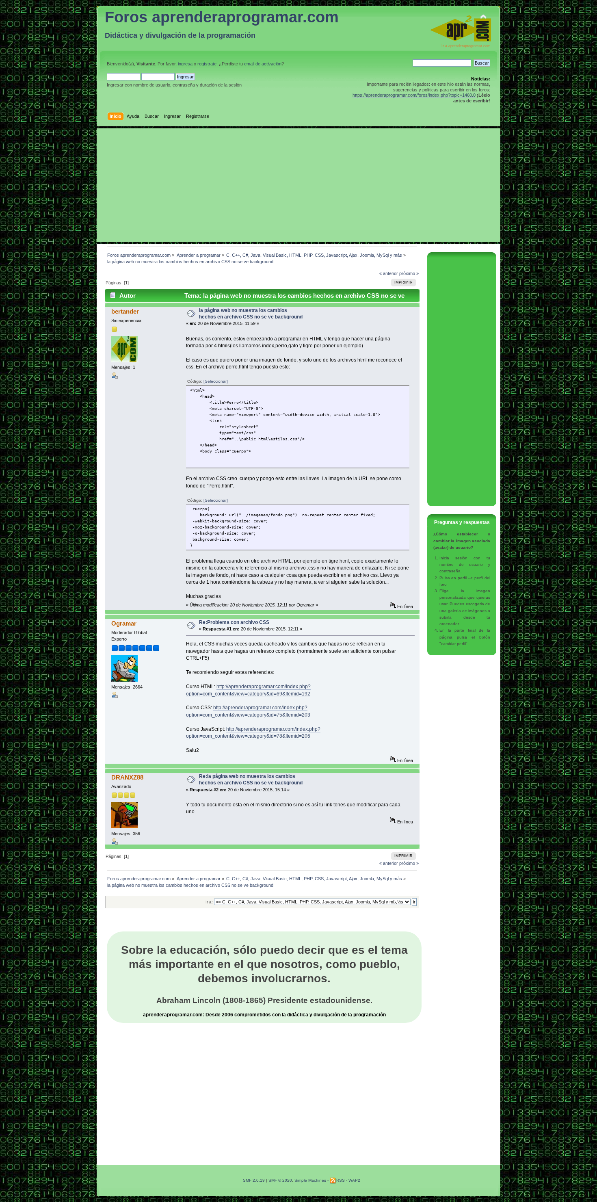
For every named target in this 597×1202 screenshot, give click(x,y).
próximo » (409, 273)
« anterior (388, 273)
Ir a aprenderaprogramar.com (466, 46)
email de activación (262, 63)
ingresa (185, 63)
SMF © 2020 (280, 1180)
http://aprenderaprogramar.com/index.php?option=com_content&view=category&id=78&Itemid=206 (253, 732)
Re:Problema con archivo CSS (234, 622)
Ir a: (209, 902)
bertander (125, 311)
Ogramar (123, 623)
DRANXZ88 (127, 777)
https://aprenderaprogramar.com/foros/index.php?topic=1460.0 (414, 95)
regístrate (206, 63)
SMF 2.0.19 (254, 1180)
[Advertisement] (298, 185)
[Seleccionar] (215, 381)
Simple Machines (310, 1180)
